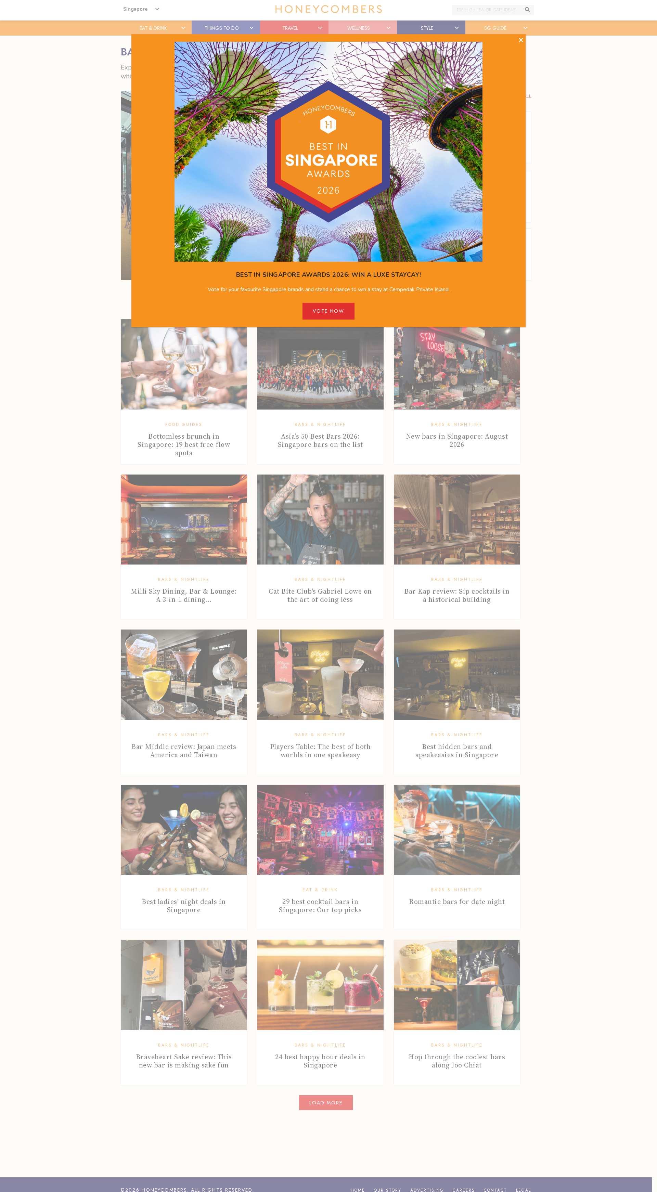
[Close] (521, 40)
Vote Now (328, 311)
